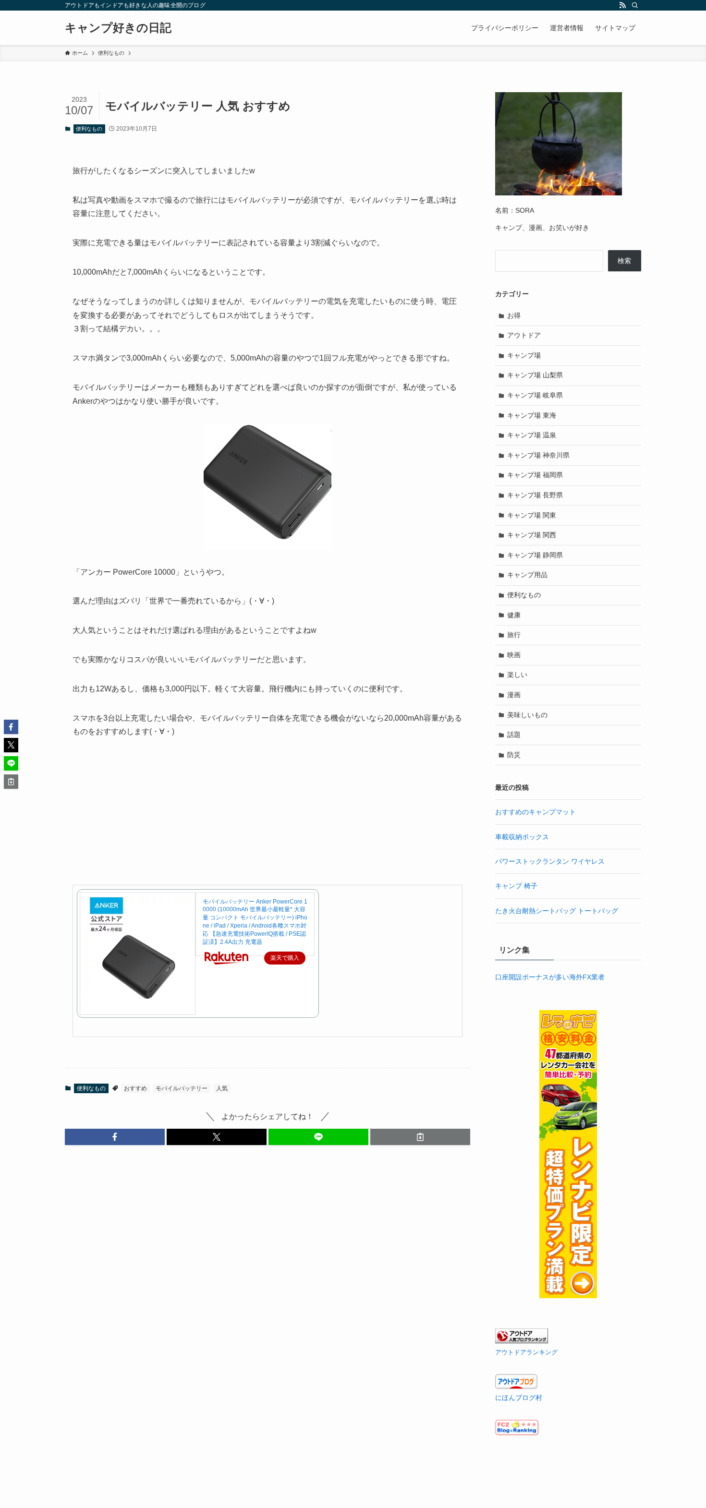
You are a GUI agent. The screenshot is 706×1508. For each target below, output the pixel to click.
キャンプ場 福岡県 (535, 475)
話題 (514, 734)
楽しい (517, 674)
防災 (514, 755)
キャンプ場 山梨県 (535, 375)
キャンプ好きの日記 (118, 28)
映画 (514, 655)
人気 (222, 1088)
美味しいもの (527, 715)
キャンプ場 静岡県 (535, 555)
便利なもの (89, 129)
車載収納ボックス (522, 837)
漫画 (514, 695)
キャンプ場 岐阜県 (535, 395)
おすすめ (135, 1088)
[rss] (622, 5)
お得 (514, 315)
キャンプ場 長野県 (535, 495)
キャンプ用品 (527, 575)
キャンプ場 (524, 355)
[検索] (635, 5)
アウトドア (524, 335)
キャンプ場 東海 (531, 415)
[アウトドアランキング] (521, 1341)
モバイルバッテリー (181, 1088)
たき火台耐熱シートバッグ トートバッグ (556, 911)
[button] (115, 1137)
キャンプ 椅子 (516, 886)
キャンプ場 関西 (531, 535)
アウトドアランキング (526, 1352)
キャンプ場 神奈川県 (538, 455)
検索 (624, 261)
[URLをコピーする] (420, 1137)
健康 (514, 615)
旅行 (514, 635)
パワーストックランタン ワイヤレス (550, 861)
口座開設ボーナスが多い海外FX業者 (550, 977)
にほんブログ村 (518, 1397)
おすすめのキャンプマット (535, 812)
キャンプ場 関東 (531, 515)
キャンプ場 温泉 (531, 435)
